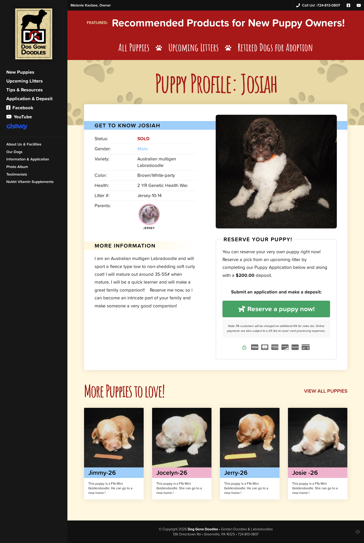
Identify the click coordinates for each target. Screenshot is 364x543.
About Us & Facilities (23, 144)
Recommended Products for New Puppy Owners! (228, 22)
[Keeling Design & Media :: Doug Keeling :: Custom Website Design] (358, 532)
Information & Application (27, 159)
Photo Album (17, 166)
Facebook (22, 107)
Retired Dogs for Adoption (275, 47)
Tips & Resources (24, 89)
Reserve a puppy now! (280, 309)
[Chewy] (33, 127)
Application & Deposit (29, 98)
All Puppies (133, 47)
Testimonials (16, 174)
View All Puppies (325, 391)
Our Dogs (14, 152)
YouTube (22, 116)
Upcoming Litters (24, 80)
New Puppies (20, 72)
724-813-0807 (321, 5)
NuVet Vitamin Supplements (30, 181)
